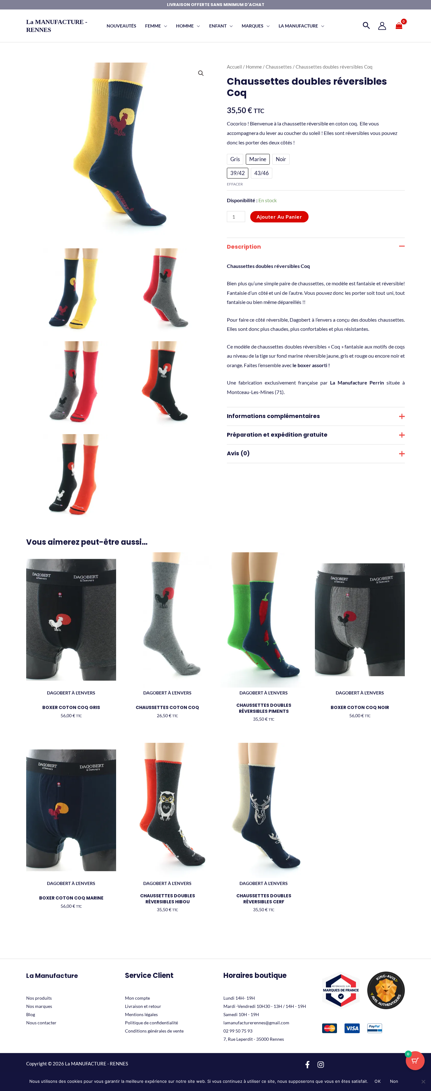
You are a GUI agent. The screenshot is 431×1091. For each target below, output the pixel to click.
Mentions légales (141, 1014)
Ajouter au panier (279, 217)
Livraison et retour (143, 1006)
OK (378, 1081)
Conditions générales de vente (154, 1030)
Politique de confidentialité (151, 1022)
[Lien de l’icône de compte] (382, 25)
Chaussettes (279, 67)
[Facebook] (307, 1064)
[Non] (423, 1081)
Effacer (235, 184)
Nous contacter (41, 1022)
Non (394, 1081)
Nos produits (39, 998)
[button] (164, 25)
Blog (30, 1014)
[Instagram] (320, 1064)
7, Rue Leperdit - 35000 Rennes (253, 1039)
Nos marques (39, 1006)
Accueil (234, 67)
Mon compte (137, 998)
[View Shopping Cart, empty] (399, 25)
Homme (254, 67)
